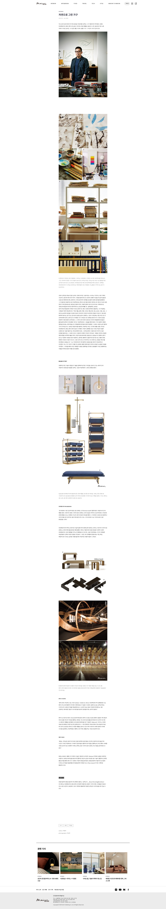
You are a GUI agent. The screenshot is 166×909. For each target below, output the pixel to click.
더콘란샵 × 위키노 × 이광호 (68, 879)
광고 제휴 (44, 890)
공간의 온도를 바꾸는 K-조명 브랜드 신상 (48, 880)
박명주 (67, 18)
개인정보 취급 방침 (59, 890)
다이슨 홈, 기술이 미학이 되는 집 (92, 879)
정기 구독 (50, 890)
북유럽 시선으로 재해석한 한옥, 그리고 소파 (116, 880)
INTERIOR (61, 11)
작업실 (70, 825)
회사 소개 (38, 890)
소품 (65, 825)
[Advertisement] (83, 813)
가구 (61, 825)
